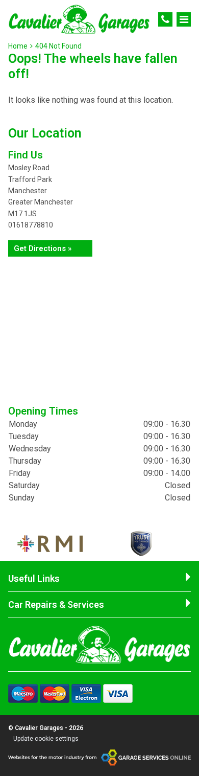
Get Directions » (42, 248)
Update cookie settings (46, 738)
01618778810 (30, 225)
